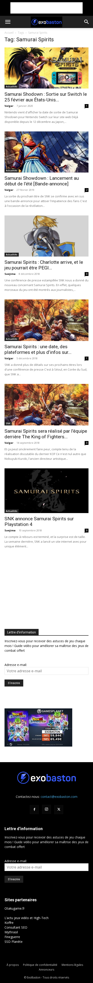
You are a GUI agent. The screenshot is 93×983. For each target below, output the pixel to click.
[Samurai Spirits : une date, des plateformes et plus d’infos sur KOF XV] (46, 320)
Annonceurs (46, 969)
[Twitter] (58, 809)
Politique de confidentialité (40, 965)
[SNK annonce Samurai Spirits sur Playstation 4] (46, 490)
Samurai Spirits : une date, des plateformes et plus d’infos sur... (38, 349)
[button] (7, 22)
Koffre (9, 922)
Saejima (10, 274)
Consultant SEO (16, 927)
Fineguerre (12, 937)
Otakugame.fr (15, 908)
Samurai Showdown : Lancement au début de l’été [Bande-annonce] (42, 181)
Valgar (9, 105)
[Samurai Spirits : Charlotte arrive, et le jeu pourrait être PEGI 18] (46, 236)
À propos (13, 965)
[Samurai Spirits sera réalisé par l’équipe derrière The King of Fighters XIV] (46, 404)
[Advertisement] (46, 8)
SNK (8, 423)
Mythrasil (11, 932)
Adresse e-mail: (16, 665)
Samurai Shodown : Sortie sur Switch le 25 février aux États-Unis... (46, 97)
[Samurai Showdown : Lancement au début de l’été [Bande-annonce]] (46, 152)
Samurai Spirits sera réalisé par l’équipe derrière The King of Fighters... (46, 433)
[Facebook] (34, 809)
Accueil (9, 33)
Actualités (11, 86)
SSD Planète (14, 941)
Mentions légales (72, 965)
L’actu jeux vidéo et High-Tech (27, 918)
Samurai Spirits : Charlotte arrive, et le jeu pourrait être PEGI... (44, 265)
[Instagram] (46, 809)
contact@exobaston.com (59, 796)
